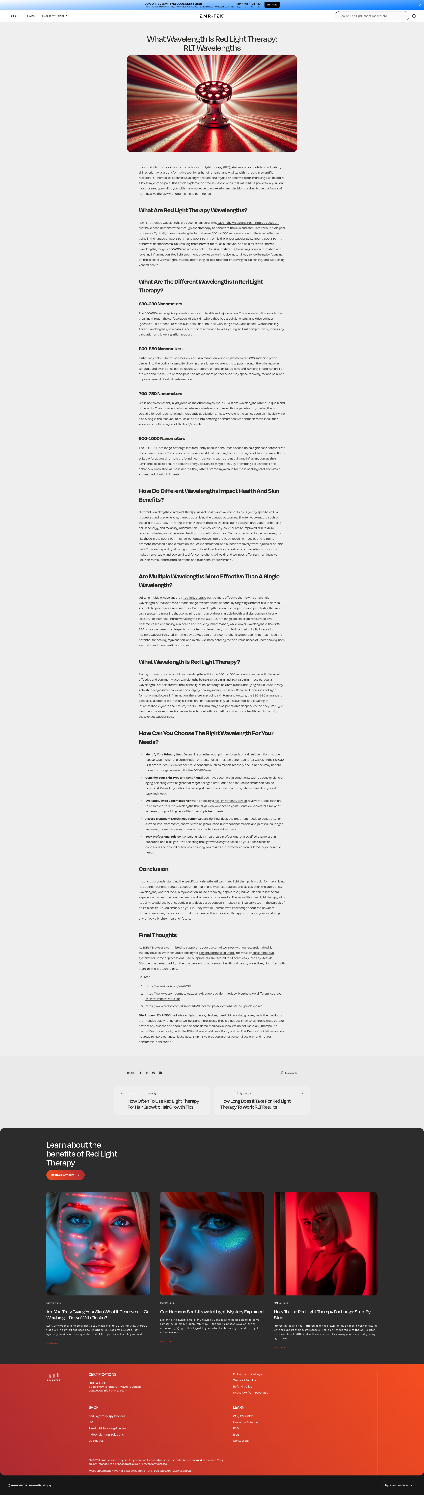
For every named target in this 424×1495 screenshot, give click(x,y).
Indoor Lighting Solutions (106, 1434)
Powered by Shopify (40, 1485)
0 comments (291, 1072)
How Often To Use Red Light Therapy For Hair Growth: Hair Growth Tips (163, 1103)
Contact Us (241, 1440)
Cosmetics (96, 1440)
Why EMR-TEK (243, 1416)
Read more (52, 1343)
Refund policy (242, 1386)
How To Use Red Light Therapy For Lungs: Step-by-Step (323, 1314)
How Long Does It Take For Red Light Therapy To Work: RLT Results (255, 1103)
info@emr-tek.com (115, 1390)
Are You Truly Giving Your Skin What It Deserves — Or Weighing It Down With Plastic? (97, 1314)
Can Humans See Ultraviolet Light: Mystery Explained (212, 1311)
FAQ (236, 1428)
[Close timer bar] (420, 5)
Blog (236, 1434)
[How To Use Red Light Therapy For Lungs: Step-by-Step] (326, 1244)
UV (91, 1422)
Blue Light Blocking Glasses (107, 1428)
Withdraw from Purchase (250, 1392)
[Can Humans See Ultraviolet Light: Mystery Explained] (212, 1244)
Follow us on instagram (249, 1374)
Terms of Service (244, 1380)
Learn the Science (245, 1422)
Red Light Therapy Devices (107, 1416)
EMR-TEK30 (272, 4)
